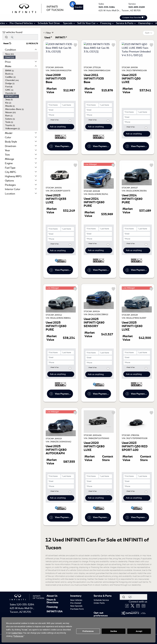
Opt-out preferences (101, 614)
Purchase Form (77, 609)
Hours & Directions (52, 601)
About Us (52, 596)
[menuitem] (21, 54)
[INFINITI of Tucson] (37, 7)
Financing (52, 607)
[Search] (6, 37)
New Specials (76, 606)
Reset (6, 43)
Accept (139, 631)
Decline (113, 631)
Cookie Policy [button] (16, 633)
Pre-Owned (75, 603)
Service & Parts (102, 596)
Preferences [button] (18, 636)
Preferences (88, 631)
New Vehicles (76, 600)
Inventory (75, 596)
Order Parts (99, 603)
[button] (73, 4)
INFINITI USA (55, 611)
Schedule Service (101, 600)
